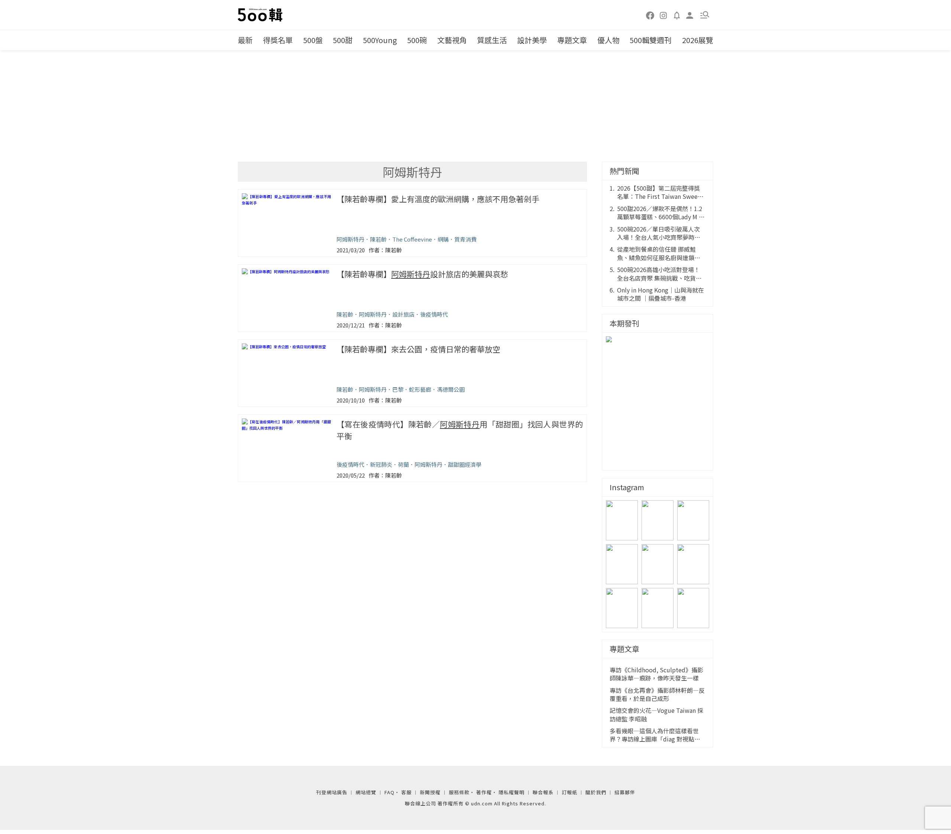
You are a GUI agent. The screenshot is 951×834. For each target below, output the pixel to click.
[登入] (690, 14)
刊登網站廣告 (331, 792)
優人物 (608, 40)
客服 (406, 792)
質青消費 (465, 239)
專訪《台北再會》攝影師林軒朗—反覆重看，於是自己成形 (657, 694)
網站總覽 (366, 792)
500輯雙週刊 (651, 40)
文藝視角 (452, 40)
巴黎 (397, 389)
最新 (245, 40)
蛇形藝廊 (420, 389)
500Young (380, 40)
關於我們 (595, 792)
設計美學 (532, 40)
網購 (443, 239)
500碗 (417, 40)
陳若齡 (378, 239)
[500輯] (261, 15)
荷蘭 (403, 464)
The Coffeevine (412, 239)
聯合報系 (543, 792)
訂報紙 (569, 792)
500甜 (343, 40)
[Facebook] (650, 15)
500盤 (313, 40)
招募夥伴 (624, 792)
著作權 (484, 792)
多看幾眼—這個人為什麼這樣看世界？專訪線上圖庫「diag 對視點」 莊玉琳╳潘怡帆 (655, 735)
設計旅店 (403, 314)
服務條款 (459, 792)
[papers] (677, 15)
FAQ (389, 792)
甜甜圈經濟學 (464, 464)
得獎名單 (278, 40)
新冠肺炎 (381, 464)
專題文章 (572, 40)
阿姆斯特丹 (350, 239)
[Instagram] (663, 15)
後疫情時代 (434, 314)
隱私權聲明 (512, 792)
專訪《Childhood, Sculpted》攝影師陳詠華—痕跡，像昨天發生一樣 (656, 674)
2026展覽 (697, 40)
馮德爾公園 (451, 389)
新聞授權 (430, 792)
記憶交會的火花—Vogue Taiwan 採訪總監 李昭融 (656, 714)
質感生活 (492, 40)
